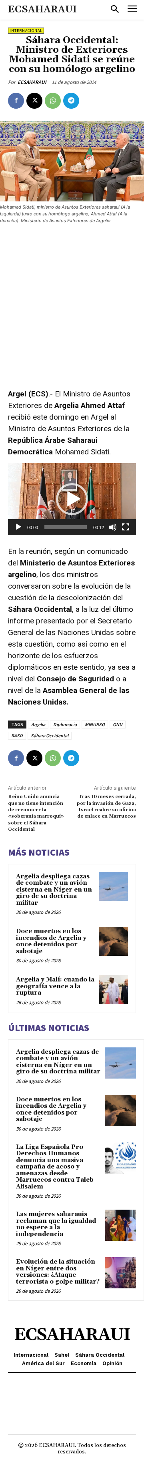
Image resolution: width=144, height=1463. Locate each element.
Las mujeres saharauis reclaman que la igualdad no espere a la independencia (56, 1224)
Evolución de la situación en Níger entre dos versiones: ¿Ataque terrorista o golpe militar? (58, 1272)
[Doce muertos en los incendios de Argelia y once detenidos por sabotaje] (113, 941)
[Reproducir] (18, 527)
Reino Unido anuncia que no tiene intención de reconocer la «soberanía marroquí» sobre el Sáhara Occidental (36, 813)
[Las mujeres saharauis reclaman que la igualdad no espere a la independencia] (120, 1225)
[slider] (65, 527)
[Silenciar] (113, 527)
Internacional (26, 30)
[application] (72, 499)
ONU (117, 724)
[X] (34, 101)
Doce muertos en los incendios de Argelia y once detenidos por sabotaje (51, 941)
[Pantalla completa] (126, 527)
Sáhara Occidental (49, 735)
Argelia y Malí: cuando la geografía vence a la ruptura (55, 986)
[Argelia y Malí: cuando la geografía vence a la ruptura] (113, 989)
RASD (17, 735)
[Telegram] (71, 101)
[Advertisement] (72, 306)
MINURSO (95, 724)
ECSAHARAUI (32, 82)
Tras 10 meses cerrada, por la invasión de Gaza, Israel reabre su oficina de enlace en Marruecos (106, 806)
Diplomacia (65, 724)
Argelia (38, 724)
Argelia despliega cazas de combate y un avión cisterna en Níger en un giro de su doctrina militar (54, 890)
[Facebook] (16, 101)
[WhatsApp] (53, 101)
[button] (72, 499)
